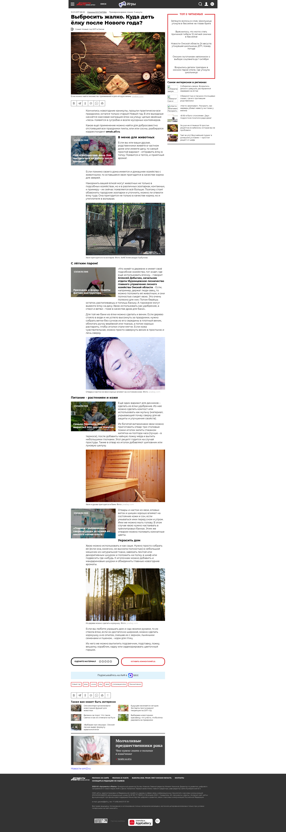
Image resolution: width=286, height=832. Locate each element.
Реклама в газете (120, 778)
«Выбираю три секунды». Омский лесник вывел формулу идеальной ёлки (99, 727)
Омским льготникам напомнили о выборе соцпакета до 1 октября (191, 58)
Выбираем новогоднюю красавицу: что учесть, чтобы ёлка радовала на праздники (147, 717)
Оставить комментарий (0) (143, 662)
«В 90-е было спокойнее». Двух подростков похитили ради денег (196, 116)
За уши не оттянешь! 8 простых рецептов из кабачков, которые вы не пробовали (197, 127)
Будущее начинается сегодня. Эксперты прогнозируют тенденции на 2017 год (145, 708)
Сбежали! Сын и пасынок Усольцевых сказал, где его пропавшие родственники (197, 98)
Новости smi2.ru (81, 768)
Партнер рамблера (118, 821)
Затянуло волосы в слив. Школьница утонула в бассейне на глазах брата (191, 22)
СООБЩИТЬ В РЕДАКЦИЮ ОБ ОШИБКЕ (108, 781)
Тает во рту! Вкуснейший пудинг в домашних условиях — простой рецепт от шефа (196, 137)
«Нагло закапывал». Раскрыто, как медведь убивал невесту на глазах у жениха (197, 108)
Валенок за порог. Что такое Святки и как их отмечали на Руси (99, 716)
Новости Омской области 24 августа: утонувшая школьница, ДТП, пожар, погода (191, 46)
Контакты (179, 778)
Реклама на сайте (100, 778)
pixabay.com (137, 96)
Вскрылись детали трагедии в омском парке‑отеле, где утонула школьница (191, 70)
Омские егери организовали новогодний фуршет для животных (97, 708)
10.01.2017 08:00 (78, 12)
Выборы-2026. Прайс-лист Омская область (151, 778)
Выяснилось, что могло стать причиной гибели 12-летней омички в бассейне (191, 34)
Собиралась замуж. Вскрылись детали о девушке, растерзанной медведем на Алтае (195, 88)
